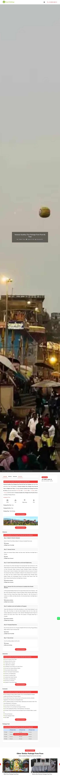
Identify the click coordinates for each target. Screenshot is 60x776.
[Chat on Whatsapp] (58, 618)
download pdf (40, 239)
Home (5, 471)
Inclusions (15, 476)
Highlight (5, 476)
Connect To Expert (20, 514)
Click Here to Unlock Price (21, 734)
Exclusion (20, 476)
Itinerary (10, 476)
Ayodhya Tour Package (10, 471)
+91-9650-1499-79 (47, 479)
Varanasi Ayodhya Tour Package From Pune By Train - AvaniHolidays (8, 2)
